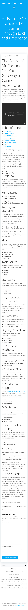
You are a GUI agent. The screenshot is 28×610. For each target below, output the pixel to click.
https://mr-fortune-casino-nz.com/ (16, 391)
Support (5, 55)
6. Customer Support (9, 140)
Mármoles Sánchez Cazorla (12, 3)
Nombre (4, 541)
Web (3, 552)
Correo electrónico (7, 546)
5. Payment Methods (9, 139)
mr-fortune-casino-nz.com (14, 502)
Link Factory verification (14, 577)
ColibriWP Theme (19, 605)
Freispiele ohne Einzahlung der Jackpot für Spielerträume (14, 579)
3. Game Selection (8, 135)
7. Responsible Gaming (10, 142)
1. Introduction (7, 131)
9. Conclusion (7, 146)
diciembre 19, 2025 (13, 55)
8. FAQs (5, 144)
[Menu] (14, 7)
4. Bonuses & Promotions (10, 137)
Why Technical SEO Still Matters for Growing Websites (14, 582)
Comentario (5, 523)
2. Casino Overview (9, 133)
